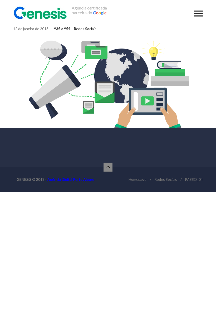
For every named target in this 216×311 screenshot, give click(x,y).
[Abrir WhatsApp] (203, 298)
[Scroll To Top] (108, 167)
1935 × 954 (61, 28)
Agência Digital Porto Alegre (70, 179)
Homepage (137, 179)
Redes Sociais (85, 28)
